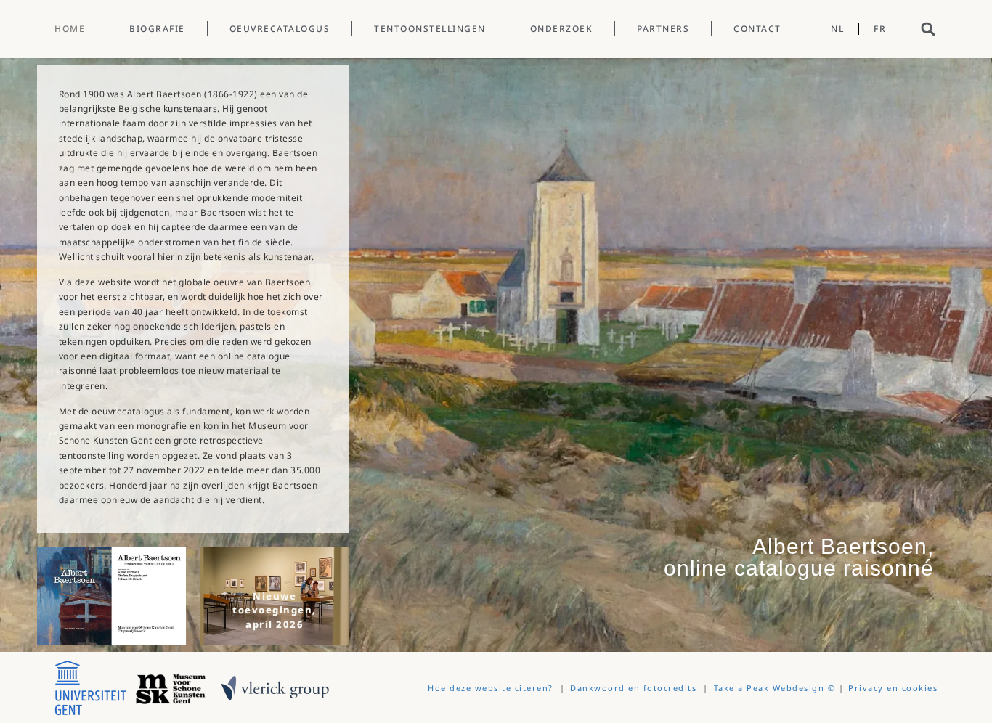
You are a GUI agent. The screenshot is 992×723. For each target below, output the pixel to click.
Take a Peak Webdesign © (775, 687)
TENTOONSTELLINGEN (430, 29)
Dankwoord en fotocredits (633, 687)
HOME (69, 29)
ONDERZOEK (561, 29)
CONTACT (757, 29)
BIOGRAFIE (157, 29)
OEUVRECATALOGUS (279, 29)
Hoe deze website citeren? (490, 687)
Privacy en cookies (893, 687)
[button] (928, 28)
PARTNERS (663, 29)
